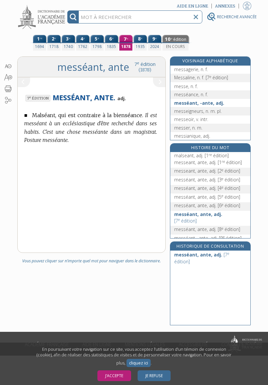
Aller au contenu (42, 5)
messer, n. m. (188, 128)
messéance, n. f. (191, 94)
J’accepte (114, 375)
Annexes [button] (225, 6)
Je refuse (154, 375)
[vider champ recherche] (195, 16)
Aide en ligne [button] (192, 6)
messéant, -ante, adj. (199, 103)
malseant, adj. (201, 155)
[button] (8, 66)
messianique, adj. (192, 136)
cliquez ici (138, 363)
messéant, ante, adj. (207, 180)
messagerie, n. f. (191, 69)
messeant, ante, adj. (208, 162)
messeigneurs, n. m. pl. (198, 111)
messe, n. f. (186, 86)
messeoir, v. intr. (191, 119)
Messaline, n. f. (201, 77)
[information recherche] (73, 16)
